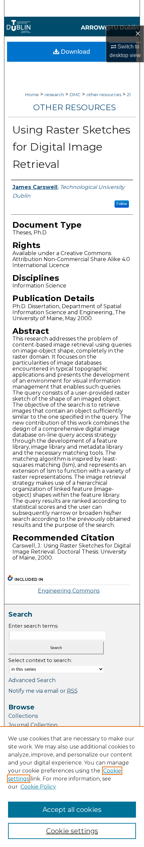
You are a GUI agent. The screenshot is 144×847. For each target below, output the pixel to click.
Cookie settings (72, 831)
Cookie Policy (38, 787)
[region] (72, 786)
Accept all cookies (72, 810)
